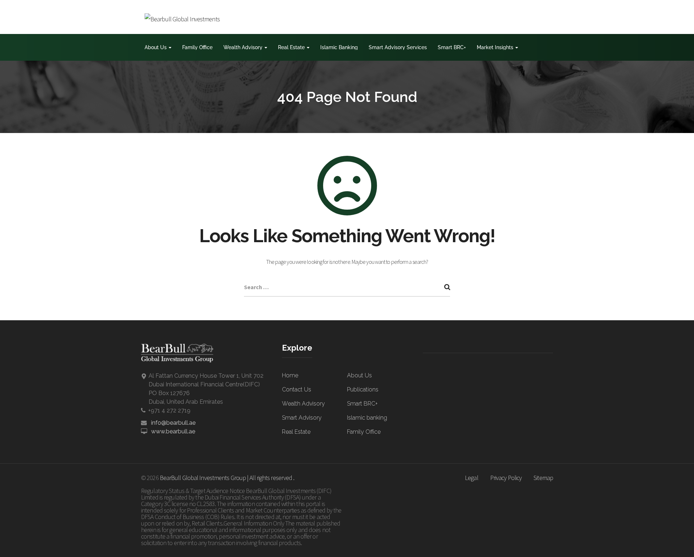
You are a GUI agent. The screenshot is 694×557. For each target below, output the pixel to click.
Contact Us (296, 389)
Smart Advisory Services (398, 47)
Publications (362, 389)
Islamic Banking (339, 47)
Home (290, 375)
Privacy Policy (506, 478)
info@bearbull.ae (173, 422)
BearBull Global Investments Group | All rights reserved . (227, 478)
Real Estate (291, 47)
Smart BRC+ (452, 47)
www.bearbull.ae (173, 431)
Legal (471, 478)
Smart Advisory (302, 417)
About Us (156, 47)
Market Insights (495, 47)
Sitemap (543, 478)
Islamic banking (367, 417)
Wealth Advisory (242, 47)
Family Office (197, 47)
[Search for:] (347, 287)
